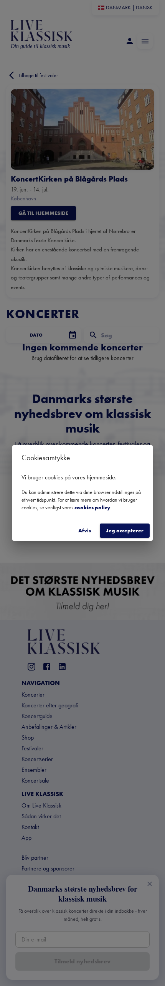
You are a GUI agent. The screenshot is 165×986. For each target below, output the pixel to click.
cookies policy (92, 507)
